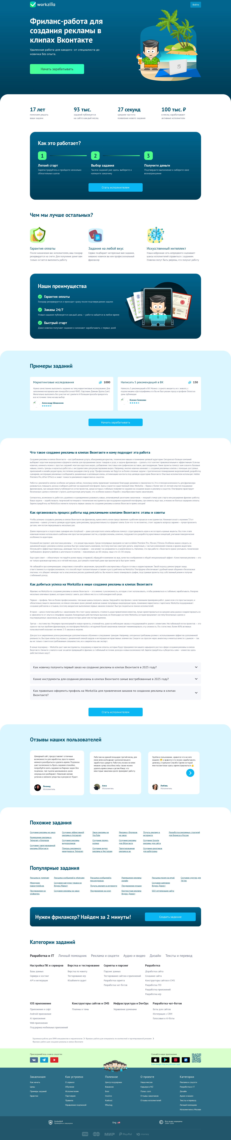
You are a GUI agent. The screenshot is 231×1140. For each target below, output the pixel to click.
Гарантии (34, 1095)
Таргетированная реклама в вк (127, 850)
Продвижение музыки (132, 885)
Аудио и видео (186, 1095)
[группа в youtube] (54, 1060)
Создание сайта (153, 975)
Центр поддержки (113, 1082)
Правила (69, 1100)
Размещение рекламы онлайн (131, 879)
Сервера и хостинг (39, 975)
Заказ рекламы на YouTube (101, 834)
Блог (107, 1091)
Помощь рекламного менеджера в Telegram (72, 850)
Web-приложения (39, 1022)
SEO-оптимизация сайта (163, 890)
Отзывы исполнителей (150, 1100)
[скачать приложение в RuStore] (186, 1060)
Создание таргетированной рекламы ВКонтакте (42, 847)
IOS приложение (40, 1003)
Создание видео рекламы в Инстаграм (102, 850)
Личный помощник (188, 1105)
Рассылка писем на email (163, 877)
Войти (195, 4)
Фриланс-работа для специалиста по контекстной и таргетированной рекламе (119, 1038)
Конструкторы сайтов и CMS (160, 980)
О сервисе (69, 1082)
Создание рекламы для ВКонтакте (127, 842)
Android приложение (40, 1013)
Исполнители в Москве (190, 1109)
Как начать (35, 1082)
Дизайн (183, 1091)
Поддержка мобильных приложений (49, 1027)
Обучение (69, 1086)
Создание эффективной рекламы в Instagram (73, 834)
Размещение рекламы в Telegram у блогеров (40, 839)
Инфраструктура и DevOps (131, 1003)
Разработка (152, 965)
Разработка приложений (158, 989)
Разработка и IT (187, 1086)
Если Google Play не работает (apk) (165, 1064)
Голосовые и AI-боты (163, 1018)
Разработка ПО (153, 984)
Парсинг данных (112, 971)
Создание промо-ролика (101, 842)
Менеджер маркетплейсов (37, 884)
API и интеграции (39, 980)
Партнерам (70, 1095)
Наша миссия (146, 1082)
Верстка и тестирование (83, 965)
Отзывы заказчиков (149, 1095)
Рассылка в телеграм (39, 877)
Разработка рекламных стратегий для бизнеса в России (184, 834)
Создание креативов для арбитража (152, 850)
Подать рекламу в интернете (151, 834)
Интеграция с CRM (162, 1013)
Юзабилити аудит (77, 980)
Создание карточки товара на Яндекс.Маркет (68, 884)
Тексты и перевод (188, 1100)
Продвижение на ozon (100, 890)
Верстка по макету (77, 971)
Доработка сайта (154, 971)
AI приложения (37, 1018)
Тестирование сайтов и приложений (122, 975)
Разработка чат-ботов (115, 984)
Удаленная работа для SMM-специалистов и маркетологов (57, 1038)
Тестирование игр (77, 975)
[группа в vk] (34, 1060)
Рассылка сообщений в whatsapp (69, 877)
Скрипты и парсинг (116, 965)
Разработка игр (153, 994)
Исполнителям (72, 1091)
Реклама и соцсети (188, 1082)
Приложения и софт (40, 1009)
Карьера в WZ (146, 1086)
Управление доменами (125, 1009)
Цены (32, 1086)
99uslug (108, 1105)
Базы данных (36, 971)
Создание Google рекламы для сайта (152, 842)
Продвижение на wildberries (38, 892)
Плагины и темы (80, 1009)
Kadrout (108, 1100)
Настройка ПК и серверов (46, 965)
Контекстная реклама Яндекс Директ (131, 892)
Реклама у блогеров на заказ (128, 834)
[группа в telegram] (44, 1060)
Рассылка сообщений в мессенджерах (100, 879)
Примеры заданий (38, 1091)
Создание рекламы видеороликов (70, 842)
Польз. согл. (145, 1091)
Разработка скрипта (114, 980)
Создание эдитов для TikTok (191, 879)
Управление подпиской (75, 1105)
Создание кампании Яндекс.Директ (161, 884)
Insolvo (108, 1095)
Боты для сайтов (162, 1009)
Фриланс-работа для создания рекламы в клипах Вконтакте (58, 1042)
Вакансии (109, 1086)
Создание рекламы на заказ (42, 832)
